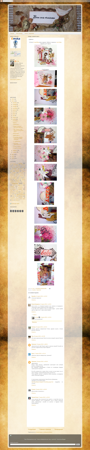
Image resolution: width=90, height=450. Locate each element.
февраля (15, 150)
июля (14, 111)
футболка (21, 197)
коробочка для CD (20, 174)
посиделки (12, 187)
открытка (15, 183)
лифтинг (16, 175)
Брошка (18, 166)
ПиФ (24, 183)
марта (14, 119)
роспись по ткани (14, 191)
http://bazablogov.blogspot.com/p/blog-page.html (42, 381)
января (14, 152)
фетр (13, 196)
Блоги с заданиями (29, 33)
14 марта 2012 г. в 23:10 (41, 296)
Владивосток (17, 167)
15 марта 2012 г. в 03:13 (41, 326)
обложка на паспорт (15, 182)
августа (15, 110)
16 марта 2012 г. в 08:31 (42, 344)
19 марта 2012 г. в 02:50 (41, 389)
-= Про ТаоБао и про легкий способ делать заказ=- (18, 130)
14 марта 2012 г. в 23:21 (45, 304)
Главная (12, 33)
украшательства (21, 194)
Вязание (11, 170)
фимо (17, 196)
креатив (11, 175)
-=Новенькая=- (16, 124)
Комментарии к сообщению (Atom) (44, 432)
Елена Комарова (36, 304)
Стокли (33, 389)
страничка (38, 289)
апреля (15, 117)
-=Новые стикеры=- (17, 146)
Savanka (34, 296)
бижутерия (15, 164)
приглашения (13, 189)
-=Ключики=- (15, 120)
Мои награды (19, 33)
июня (14, 113)
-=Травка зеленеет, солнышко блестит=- (18, 127)
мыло (20, 178)
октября (15, 106)
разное (20, 189)
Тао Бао (12, 194)
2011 (13, 154)
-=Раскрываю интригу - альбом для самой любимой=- (18, 138)
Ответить (34, 299)
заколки (17, 171)
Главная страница (45, 429)
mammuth (53, 439)
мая (14, 115)
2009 (13, 158)
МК (23, 176)
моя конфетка (13, 178)
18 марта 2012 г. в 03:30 (42, 361)
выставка (23, 167)
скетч (11, 193)
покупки (13, 163)
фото (21, 196)
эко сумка (22, 198)
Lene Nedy (58, 42)
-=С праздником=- (17, 141)
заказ (11, 171)
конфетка (21, 172)
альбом (34, 289)
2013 (13, 99)
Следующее (32, 429)
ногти (23, 180)
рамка (11, 190)
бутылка (23, 166)
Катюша (34, 326)
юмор (13, 200)
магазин (21, 175)
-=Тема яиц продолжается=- (17, 144)
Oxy (32, 336)
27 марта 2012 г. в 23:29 (44, 397)
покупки (12, 186)
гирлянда (17, 170)
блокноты (23, 164)
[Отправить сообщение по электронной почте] (50, 288)
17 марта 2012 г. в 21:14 (40, 353)
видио (12, 167)
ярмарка (16, 200)
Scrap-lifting (36, 42)
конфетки (12, 174)
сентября (15, 108)
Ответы (34, 314)
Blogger (64, 439)
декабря (15, 102)
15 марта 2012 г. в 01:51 (45, 317)
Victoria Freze (35, 397)
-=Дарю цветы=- (16, 135)
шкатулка (17, 198)
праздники (20, 187)
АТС (11, 164)
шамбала (12, 198)
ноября (15, 104)
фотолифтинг (12, 197)
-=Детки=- (15, 122)
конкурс (14, 172)
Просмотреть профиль (15, 79)
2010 (13, 156)
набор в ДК (16, 179)
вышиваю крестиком (17, 168)
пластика (14, 185)
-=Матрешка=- (16, 133)
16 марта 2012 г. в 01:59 (39, 336)
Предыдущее (58, 429)
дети (23, 170)
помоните (20, 186)
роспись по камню (19, 190)
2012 (13, 101)
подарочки (20, 185)
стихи (15, 193)
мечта (20, 176)
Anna (33, 353)
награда (17, 180)
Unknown (34, 344)
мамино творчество (13, 176)
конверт (23, 171)
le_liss (36, 317)
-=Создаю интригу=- (17, 148)
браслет (13, 166)
